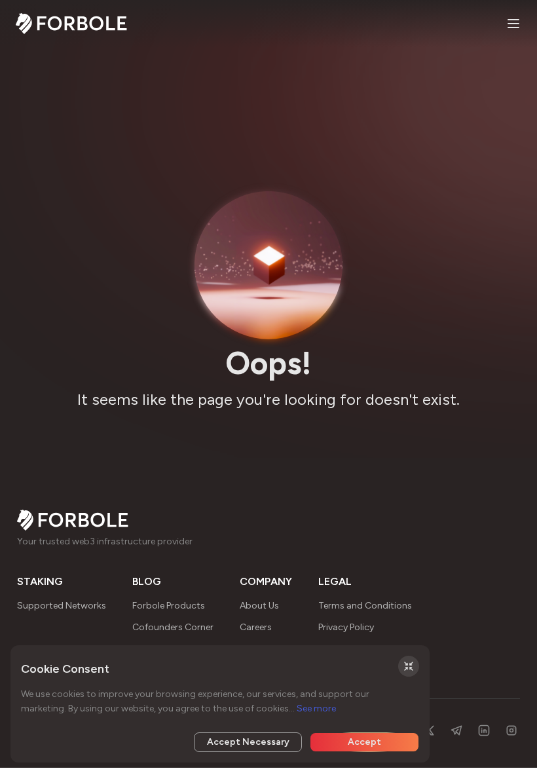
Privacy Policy (346, 627)
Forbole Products (168, 605)
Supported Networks (61, 605)
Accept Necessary (248, 741)
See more (316, 708)
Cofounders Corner (172, 627)
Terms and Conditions (365, 605)
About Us (259, 605)
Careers (256, 627)
